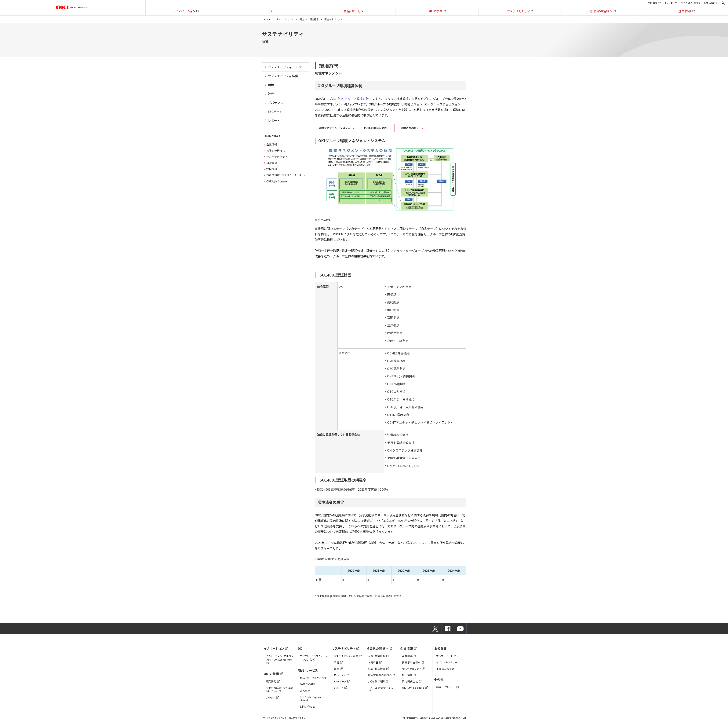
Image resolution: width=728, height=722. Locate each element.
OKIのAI (270, 697)
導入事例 (305, 690)
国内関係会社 (410, 681)
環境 (302, 19)
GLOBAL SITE (689, 3)
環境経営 (314, 19)
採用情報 (652, 3)
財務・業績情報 (376, 656)
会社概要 (407, 656)
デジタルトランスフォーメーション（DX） (314, 657)
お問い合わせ (711, 3)
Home (267, 19)
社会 (271, 93)
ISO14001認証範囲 (375, 128)
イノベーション (185, 11)
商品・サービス (354, 11)
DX (270, 11)
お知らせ (440, 648)
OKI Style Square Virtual (311, 698)
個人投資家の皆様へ (380, 675)
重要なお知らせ (445, 668)
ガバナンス (275, 102)
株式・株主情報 (376, 668)
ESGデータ (275, 111)
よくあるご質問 (376, 681)
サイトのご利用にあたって (274, 717)
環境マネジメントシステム (335, 128)
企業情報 (684, 11)
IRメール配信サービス (380, 687)
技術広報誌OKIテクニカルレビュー (287, 175)
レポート (274, 120)
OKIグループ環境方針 (354, 98)
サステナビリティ (518, 11)
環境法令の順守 (410, 128)
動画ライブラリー (446, 687)
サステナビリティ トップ (285, 67)
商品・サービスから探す (313, 678)
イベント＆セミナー (447, 662)
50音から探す (307, 684)
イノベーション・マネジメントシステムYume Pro (280, 657)
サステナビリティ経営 (283, 76)
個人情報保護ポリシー (299, 717)
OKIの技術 (435, 11)
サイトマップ (670, 3)
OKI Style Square (276, 181)
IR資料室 (373, 662)
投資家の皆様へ (601, 11)
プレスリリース (444, 656)
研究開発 (271, 163)
